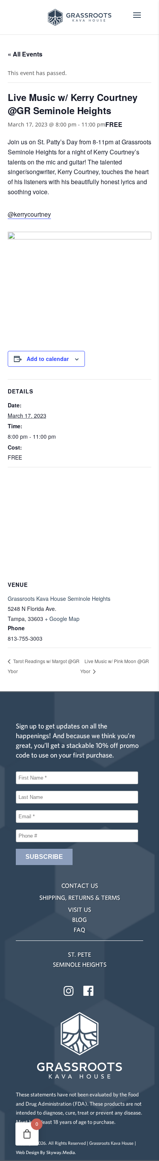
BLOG (79, 919)
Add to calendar (48, 358)
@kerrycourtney (29, 214)
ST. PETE (79, 954)
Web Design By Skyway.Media (45, 1152)
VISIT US (79, 909)
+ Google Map (62, 618)
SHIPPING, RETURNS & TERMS (79, 897)
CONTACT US (79, 885)
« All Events (25, 54)
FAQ (79, 929)
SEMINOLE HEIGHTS (80, 964)
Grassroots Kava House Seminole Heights (59, 598)
